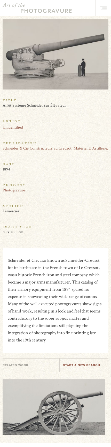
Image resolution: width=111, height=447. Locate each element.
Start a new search (81, 365)
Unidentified (13, 127)
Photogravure (14, 190)
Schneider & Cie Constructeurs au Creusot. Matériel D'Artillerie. (55, 148)
